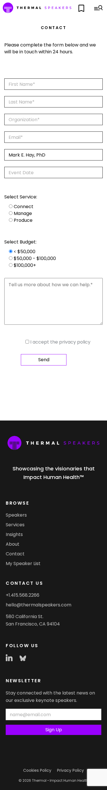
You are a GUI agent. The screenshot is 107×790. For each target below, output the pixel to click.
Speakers (16, 515)
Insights (14, 534)
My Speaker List (23, 563)
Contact (15, 554)
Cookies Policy (37, 770)
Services (15, 524)
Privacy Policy (70, 770)
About (12, 544)
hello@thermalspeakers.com (38, 605)
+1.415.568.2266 (22, 595)
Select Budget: (20, 242)
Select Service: (20, 197)
